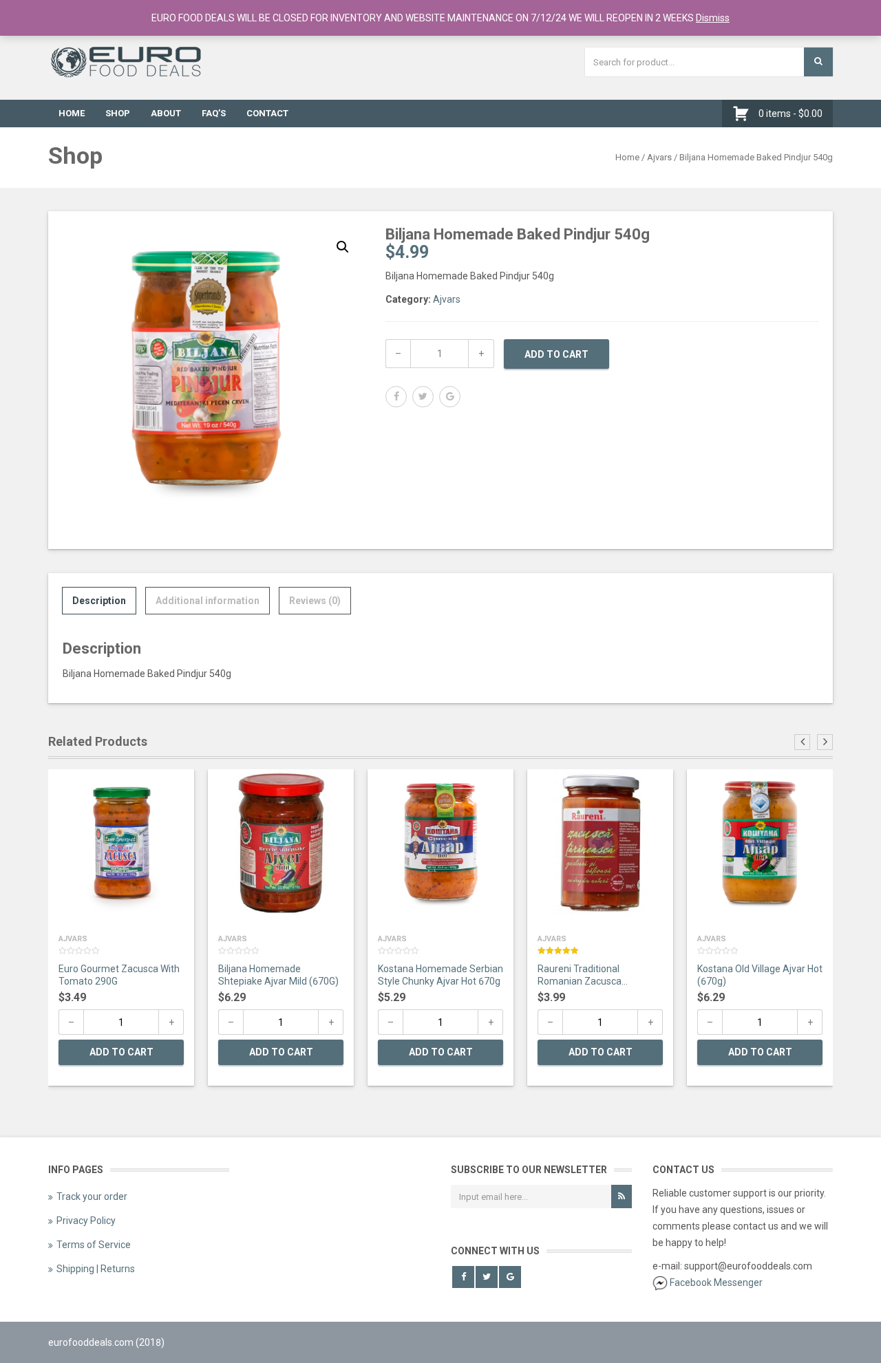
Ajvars (659, 157)
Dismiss (713, 17)
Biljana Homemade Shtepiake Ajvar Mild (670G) (278, 975)
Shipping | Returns (95, 1268)
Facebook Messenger (716, 1282)
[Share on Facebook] (396, 396)
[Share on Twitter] (423, 396)
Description (99, 600)
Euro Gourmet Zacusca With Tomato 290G (119, 975)
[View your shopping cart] (744, 113)
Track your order (91, 1196)
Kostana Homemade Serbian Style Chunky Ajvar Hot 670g (440, 975)
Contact (267, 113)
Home (72, 113)
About (166, 113)
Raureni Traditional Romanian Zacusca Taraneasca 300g (580, 976)
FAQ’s (214, 113)
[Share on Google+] (449, 396)
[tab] (99, 600)
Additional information (207, 600)
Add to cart (556, 354)
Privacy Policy (86, 1220)
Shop (117, 113)
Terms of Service (93, 1244)
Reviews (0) (315, 600)
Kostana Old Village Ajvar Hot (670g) (759, 975)
